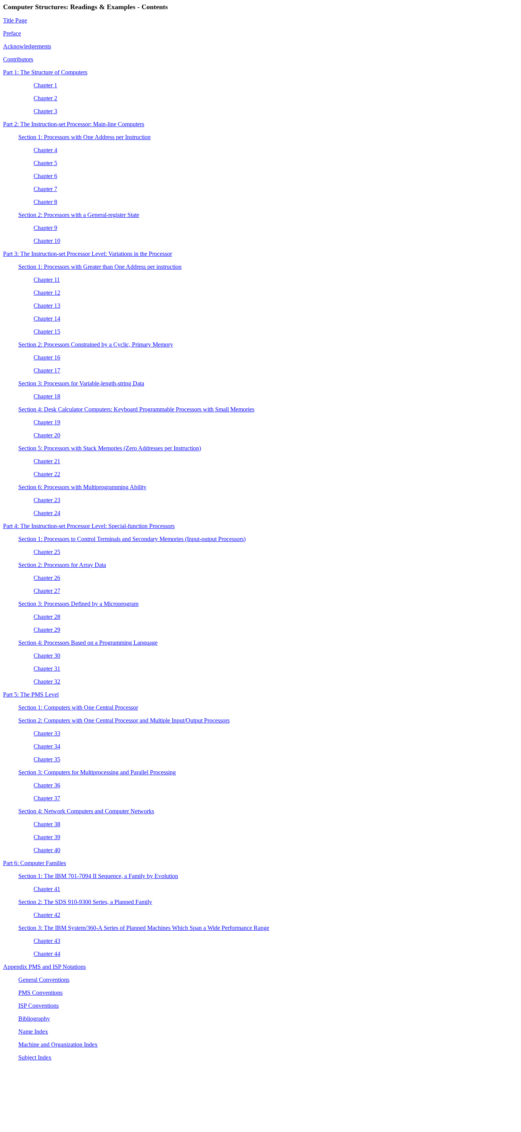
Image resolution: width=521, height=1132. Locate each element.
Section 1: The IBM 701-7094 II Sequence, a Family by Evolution (98, 876)
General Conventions (43, 979)
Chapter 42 (47, 915)
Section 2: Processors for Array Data (62, 565)
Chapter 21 (47, 461)
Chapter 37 (47, 798)
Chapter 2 (45, 98)
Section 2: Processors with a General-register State (78, 215)
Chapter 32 (47, 681)
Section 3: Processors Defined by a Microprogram (78, 604)
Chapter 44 (47, 954)
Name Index (33, 1031)
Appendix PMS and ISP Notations (44, 966)
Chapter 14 (47, 318)
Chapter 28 (47, 616)
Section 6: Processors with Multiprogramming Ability (82, 487)
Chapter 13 (47, 305)
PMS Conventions (40, 992)
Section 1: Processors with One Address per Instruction (84, 137)
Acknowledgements (27, 46)
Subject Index (34, 1057)
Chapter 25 (47, 552)
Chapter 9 (45, 228)
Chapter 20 (47, 435)
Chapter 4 (45, 150)
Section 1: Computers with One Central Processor (78, 707)
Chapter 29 (47, 629)
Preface (12, 33)
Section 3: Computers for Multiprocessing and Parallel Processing (97, 772)
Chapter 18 (47, 396)
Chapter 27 (47, 591)
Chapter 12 (47, 292)
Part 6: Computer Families (34, 863)
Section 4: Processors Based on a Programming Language (88, 642)
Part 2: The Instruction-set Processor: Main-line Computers (73, 124)
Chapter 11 (47, 279)
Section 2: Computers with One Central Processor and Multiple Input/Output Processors (124, 720)
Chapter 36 (47, 785)
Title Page (15, 20)
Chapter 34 (47, 746)
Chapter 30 (47, 655)
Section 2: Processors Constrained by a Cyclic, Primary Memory (95, 344)
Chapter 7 (45, 189)
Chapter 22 (47, 474)
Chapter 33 (47, 733)
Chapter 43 (47, 941)
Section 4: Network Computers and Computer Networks (86, 811)
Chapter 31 (47, 668)
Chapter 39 (47, 837)
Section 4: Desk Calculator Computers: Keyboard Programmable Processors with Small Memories (136, 409)
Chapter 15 (47, 331)
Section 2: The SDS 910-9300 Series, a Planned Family (85, 902)
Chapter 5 (45, 163)
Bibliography (34, 1018)
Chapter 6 (45, 176)
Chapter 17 (47, 370)
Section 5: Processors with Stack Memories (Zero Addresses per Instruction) (109, 448)
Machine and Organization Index (58, 1044)
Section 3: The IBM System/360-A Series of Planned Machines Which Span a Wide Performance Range (143, 928)
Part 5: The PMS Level (31, 694)
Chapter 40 (47, 850)
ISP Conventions (38, 1005)
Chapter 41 (47, 889)
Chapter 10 (47, 241)
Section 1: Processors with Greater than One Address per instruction (100, 266)
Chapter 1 (45, 85)
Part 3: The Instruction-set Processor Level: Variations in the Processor (87, 253)
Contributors (18, 59)
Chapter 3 (45, 111)
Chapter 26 (47, 578)
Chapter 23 (47, 500)
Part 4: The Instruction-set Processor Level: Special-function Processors (89, 526)
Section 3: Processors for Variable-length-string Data (81, 383)
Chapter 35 (47, 759)
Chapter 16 (47, 357)
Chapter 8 (45, 202)
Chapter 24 (47, 513)
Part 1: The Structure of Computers (45, 72)
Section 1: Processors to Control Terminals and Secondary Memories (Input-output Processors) (132, 539)
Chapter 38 (47, 824)
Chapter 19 (47, 422)
